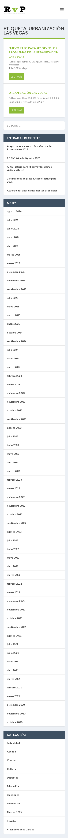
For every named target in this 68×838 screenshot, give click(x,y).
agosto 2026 (14, 211)
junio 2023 (13, 444)
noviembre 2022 (16, 505)
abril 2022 (12, 566)
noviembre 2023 (16, 401)
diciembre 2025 (16, 271)
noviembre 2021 (16, 609)
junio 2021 (13, 652)
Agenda (11, 751)
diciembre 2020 (16, 704)
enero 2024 (13, 384)
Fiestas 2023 (14, 812)
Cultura (11, 768)
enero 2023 (13, 488)
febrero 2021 (14, 687)
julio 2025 (12, 297)
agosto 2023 (14, 427)
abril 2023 (12, 462)
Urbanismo (54, 61)
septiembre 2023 (16, 419)
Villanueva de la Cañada (21, 829)
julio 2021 (12, 644)
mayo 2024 (13, 358)
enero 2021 (13, 696)
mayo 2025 (13, 306)
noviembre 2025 (16, 280)
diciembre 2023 (16, 393)
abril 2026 (12, 245)
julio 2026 (12, 219)
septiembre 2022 (16, 522)
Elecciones (13, 794)
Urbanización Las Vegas (28, 92)
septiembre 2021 (16, 626)
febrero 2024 (14, 375)
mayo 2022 (13, 557)
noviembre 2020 (16, 713)
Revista (11, 820)
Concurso (12, 760)
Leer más (16, 76)
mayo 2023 (13, 453)
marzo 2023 (13, 471)
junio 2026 (13, 228)
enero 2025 (13, 323)
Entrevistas (13, 803)
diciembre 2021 (16, 600)
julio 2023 (12, 436)
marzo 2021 (13, 678)
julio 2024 (12, 349)
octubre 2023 (14, 410)
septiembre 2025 (16, 289)
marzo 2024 (13, 367)
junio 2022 (13, 548)
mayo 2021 (13, 661)
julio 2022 (12, 540)
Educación (13, 786)
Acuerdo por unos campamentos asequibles (32, 190)
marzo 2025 (13, 315)
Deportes (12, 777)
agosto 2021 (14, 635)
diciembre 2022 (16, 497)
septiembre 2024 (16, 341)
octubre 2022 (14, 514)
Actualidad (43, 61)
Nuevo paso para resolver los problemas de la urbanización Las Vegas (33, 52)
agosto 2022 (14, 531)
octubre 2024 (14, 332)
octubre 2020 (14, 722)
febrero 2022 (14, 583)
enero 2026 (13, 263)
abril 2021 (12, 670)
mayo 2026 (13, 237)
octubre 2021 (14, 618)
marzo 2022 (13, 574)
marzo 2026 (13, 254)
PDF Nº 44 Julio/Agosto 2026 (23, 158)
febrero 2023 (14, 479)
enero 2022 (13, 592)
